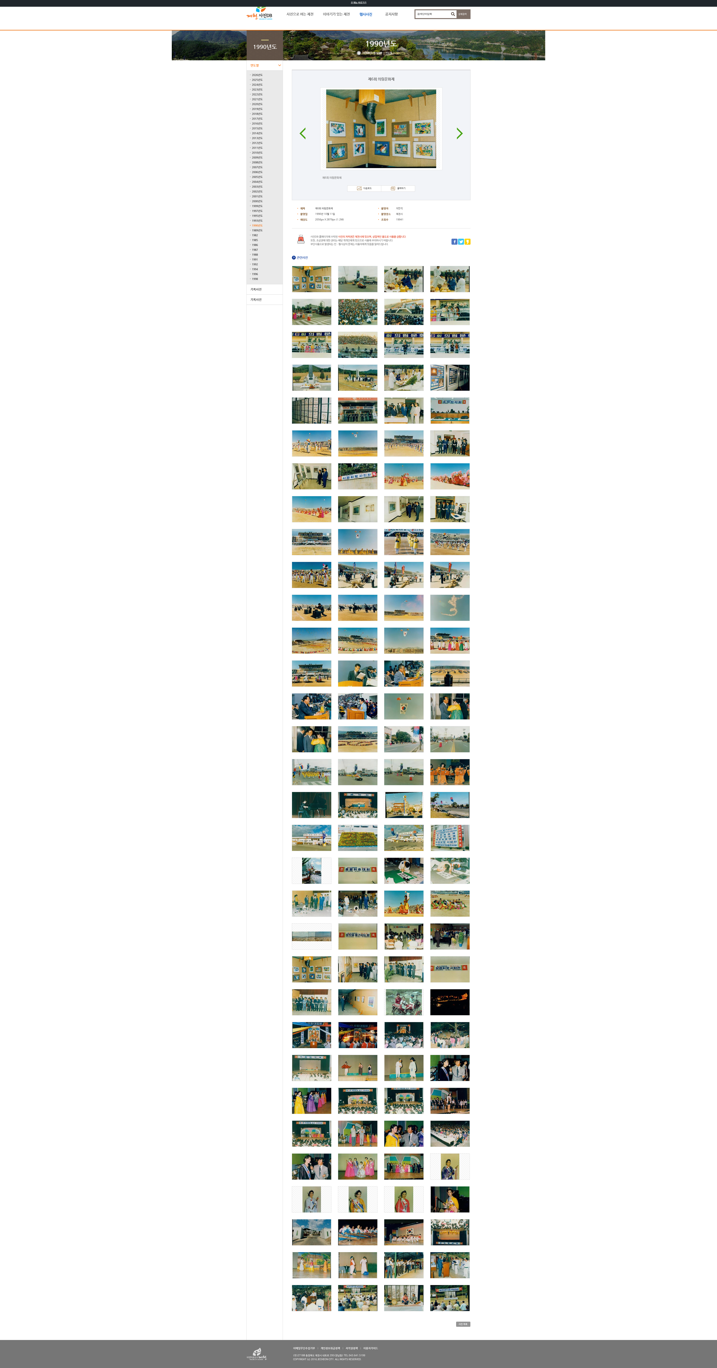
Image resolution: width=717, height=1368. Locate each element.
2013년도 (257, 138)
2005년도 (257, 176)
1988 (255, 254)
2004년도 (257, 181)
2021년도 (257, 99)
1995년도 (257, 215)
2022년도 (257, 94)
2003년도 (257, 186)
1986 (255, 244)
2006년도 (257, 172)
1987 (255, 249)
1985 (255, 239)
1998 (255, 278)
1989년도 (257, 230)
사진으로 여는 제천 (300, 14)
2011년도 (257, 147)
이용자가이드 (370, 1348)
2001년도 (257, 196)
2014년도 (257, 133)
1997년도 (257, 210)
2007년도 (257, 167)
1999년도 (257, 205)
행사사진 (365, 14)
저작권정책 (352, 1348)
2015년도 (257, 128)
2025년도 (257, 79)
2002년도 (257, 191)
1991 (255, 259)
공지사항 (391, 14)
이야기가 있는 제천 (336, 14)
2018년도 (257, 113)
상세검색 (462, 14)
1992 (255, 264)
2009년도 (257, 157)
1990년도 (257, 225)
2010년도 (257, 152)
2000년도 (257, 201)
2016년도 (257, 123)
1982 (255, 235)
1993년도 (257, 220)
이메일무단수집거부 (304, 1348)
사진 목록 (463, 1324)
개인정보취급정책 (330, 1348)
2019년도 (257, 108)
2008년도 (257, 162)
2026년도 (257, 74)
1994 (255, 269)
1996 (255, 273)
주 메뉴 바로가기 (358, 2)
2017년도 (257, 118)
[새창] (454, 244)
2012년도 (257, 142)
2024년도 (257, 84)
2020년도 (257, 104)
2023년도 (257, 89)
